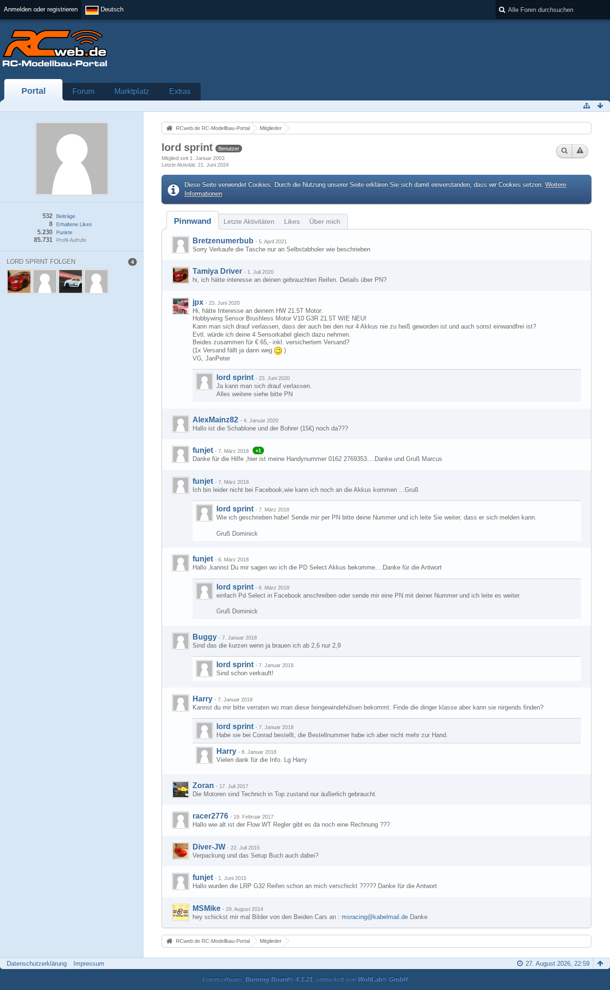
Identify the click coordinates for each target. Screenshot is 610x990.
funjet (203, 450)
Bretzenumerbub (223, 241)
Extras (180, 91)
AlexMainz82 (215, 420)
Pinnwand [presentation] (192, 221)
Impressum (88, 963)
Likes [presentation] (292, 221)
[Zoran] (180, 789)
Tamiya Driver (217, 271)
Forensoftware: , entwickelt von (305, 979)
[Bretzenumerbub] (180, 244)
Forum (83, 91)
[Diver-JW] (180, 851)
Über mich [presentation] (324, 221)
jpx (198, 302)
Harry (203, 699)
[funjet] (180, 454)
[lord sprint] (204, 381)
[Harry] (180, 702)
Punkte (64, 232)
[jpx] (180, 306)
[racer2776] (180, 820)
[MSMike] (180, 912)
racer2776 (210, 816)
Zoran (203, 785)
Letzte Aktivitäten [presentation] (249, 221)
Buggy (205, 637)
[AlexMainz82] (180, 423)
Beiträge (65, 216)
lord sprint (235, 377)
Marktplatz (131, 91)
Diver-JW (209, 847)
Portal (33, 91)
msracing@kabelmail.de (375, 916)
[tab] (192, 221)
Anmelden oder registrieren (41, 9)
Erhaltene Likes (74, 224)
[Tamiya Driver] (180, 275)
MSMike (207, 908)
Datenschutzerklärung (37, 963)
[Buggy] (180, 641)
